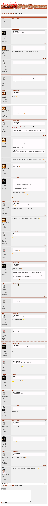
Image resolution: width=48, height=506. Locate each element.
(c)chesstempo (3, 502)
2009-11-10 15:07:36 (17, 157)
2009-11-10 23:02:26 (17, 390)
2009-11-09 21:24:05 (17, 120)
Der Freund (3, 59)
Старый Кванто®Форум (5, 13)
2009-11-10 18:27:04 (17, 231)
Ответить (44, 15)
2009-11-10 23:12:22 (17, 420)
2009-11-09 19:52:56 (17, 29)
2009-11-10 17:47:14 (17, 177)
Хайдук (3, 283)
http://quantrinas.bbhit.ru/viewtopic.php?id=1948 (27, 4)
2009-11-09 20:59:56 (17, 90)
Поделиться (13, 18)
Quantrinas (3, 90)
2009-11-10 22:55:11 (17, 374)
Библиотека (14, 8)
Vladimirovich (4, 29)
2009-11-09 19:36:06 (17, 18)
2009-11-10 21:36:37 (17, 313)
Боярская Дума (12, 13)
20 (7, 15)
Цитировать (44, 27)
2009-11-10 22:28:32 (17, 343)
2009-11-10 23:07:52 (17, 405)
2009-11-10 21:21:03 (17, 283)
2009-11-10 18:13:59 (17, 201)
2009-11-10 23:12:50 (17, 435)
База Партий (32, 8)
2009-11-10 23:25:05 (17, 451)
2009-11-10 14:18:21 (17, 136)
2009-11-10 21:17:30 (17, 262)
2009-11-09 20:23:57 (17, 59)
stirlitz (3, 18)
